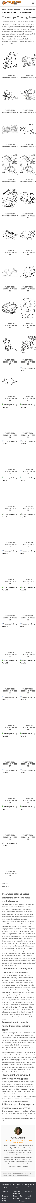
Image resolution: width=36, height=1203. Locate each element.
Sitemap (4, 1198)
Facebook (22, 1201)
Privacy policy (18, 1196)
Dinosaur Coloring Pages (22, 9)
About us (5, 1191)
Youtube (27, 1198)
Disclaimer (5, 1196)
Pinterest (28, 1196)
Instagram (16, 1198)
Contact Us (28, 1191)
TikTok (4, 1201)
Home (5, 9)
